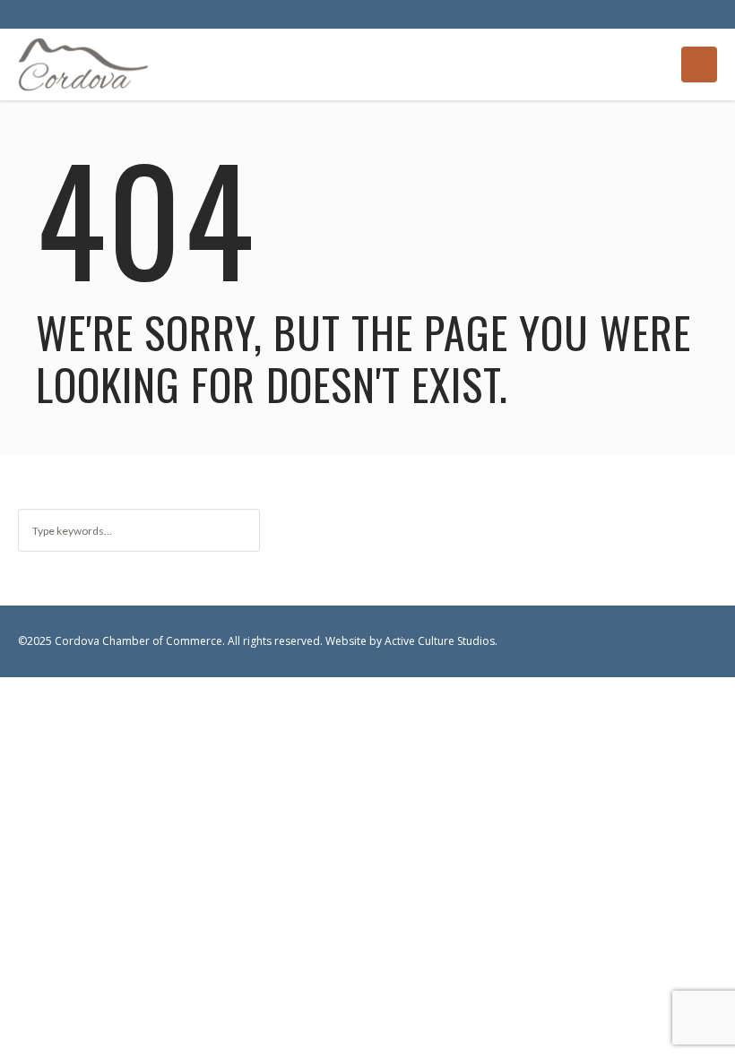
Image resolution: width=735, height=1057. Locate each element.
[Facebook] (668, 642)
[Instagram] (702, 642)
